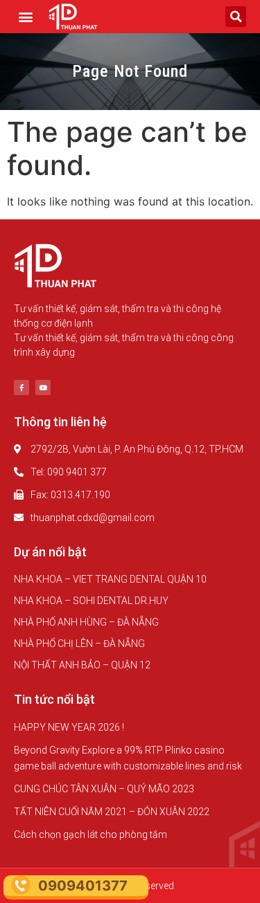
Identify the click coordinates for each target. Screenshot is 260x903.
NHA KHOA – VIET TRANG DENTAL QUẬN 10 (110, 579)
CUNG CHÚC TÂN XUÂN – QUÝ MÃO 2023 (104, 788)
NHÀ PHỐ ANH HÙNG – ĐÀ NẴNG (86, 622)
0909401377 (83, 885)
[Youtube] (43, 387)
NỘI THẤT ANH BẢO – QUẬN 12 (82, 665)
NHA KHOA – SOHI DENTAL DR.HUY (91, 600)
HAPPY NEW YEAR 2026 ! (69, 727)
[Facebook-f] (21, 387)
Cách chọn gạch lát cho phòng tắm (90, 834)
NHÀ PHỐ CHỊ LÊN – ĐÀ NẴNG (79, 643)
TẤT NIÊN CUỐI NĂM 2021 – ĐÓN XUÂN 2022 (111, 811)
